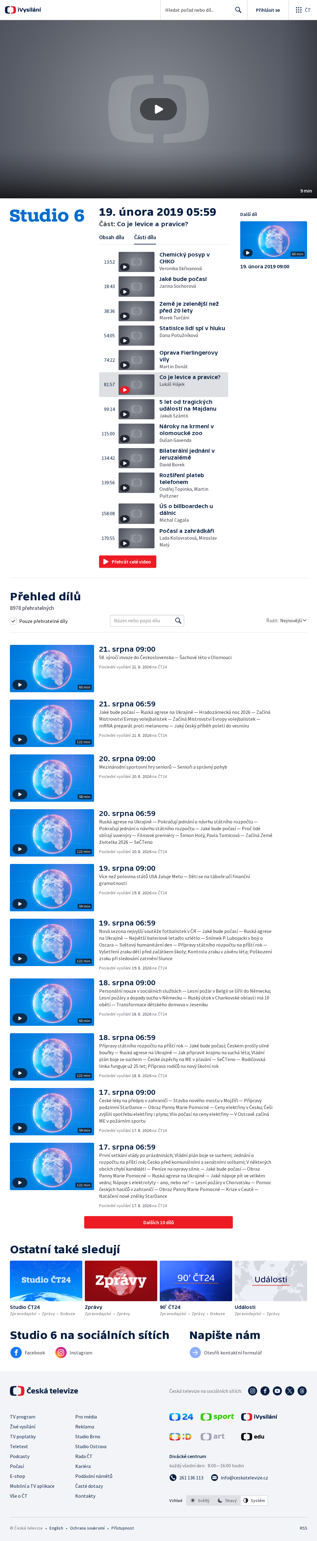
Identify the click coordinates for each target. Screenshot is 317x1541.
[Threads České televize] (302, 1391)
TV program (22, 1417)
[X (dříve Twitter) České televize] (290, 1391)
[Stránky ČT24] (181, 1419)
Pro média (86, 1417)
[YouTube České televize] (277, 1391)
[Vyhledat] (178, 620)
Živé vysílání (22, 1426)
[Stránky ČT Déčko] (180, 1438)
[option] (200, 1500)
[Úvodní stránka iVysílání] (28, 10)
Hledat (238, 10)
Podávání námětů (93, 1476)
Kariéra (83, 1466)
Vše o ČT (19, 1496)
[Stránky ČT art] (212, 1438)
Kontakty (85, 1496)
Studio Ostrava (90, 1446)
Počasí (17, 1466)
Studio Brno (87, 1436)
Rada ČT (84, 1456)
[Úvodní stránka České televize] (44, 1391)
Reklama (84, 1426)
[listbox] (227, 1500)
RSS (303, 1528)
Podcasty (19, 1456)
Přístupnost (122, 1528)
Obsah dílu (111, 237)
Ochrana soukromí (87, 1528)
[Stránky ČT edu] (252, 1438)
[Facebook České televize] (265, 1391)
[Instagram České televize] (253, 1391)
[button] (158, 109)
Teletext (19, 1446)
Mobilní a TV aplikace (32, 1486)
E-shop (17, 1476)
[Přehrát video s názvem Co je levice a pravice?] (158, 109)
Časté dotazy (89, 1486)
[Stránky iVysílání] (259, 1419)
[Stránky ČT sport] (217, 1419)
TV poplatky (23, 1436)
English (56, 1528)
